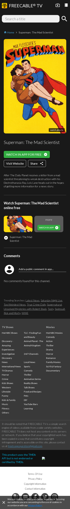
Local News (29, 362)
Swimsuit (60, 308)
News (5, 362)
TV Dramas (7, 370)
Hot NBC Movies (54, 332)
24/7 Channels (31, 353)
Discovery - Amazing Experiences (8, 345)
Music (5, 404)
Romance (51, 358)
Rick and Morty (12, 313)
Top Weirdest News (15, 304)
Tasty (51, 308)
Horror (5, 374)
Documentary (53, 370)
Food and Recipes (32, 391)
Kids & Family (8, 400)
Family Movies (53, 362)
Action (49, 341)
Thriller (27, 374)
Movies (50, 327)
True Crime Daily (36, 304)
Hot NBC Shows (10, 332)
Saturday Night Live (51, 300)
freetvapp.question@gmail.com (25, 446)
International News (11, 366)
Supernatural (54, 304)
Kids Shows (7, 383)
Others (5, 412)
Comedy (28, 370)
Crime (5, 379)
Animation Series (32, 379)
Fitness (5, 408)
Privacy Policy (35, 505)
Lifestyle (6, 391)
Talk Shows (29, 387)
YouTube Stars (31, 404)
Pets (26, 395)
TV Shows (7, 327)
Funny (5, 395)
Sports (27, 366)
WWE (25, 313)
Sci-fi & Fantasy (53, 366)
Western (6, 387)
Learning (28, 408)
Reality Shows (31, 383)
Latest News (33, 300)
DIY (25, 400)
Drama (49, 349)
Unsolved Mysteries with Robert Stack (25, 308)
